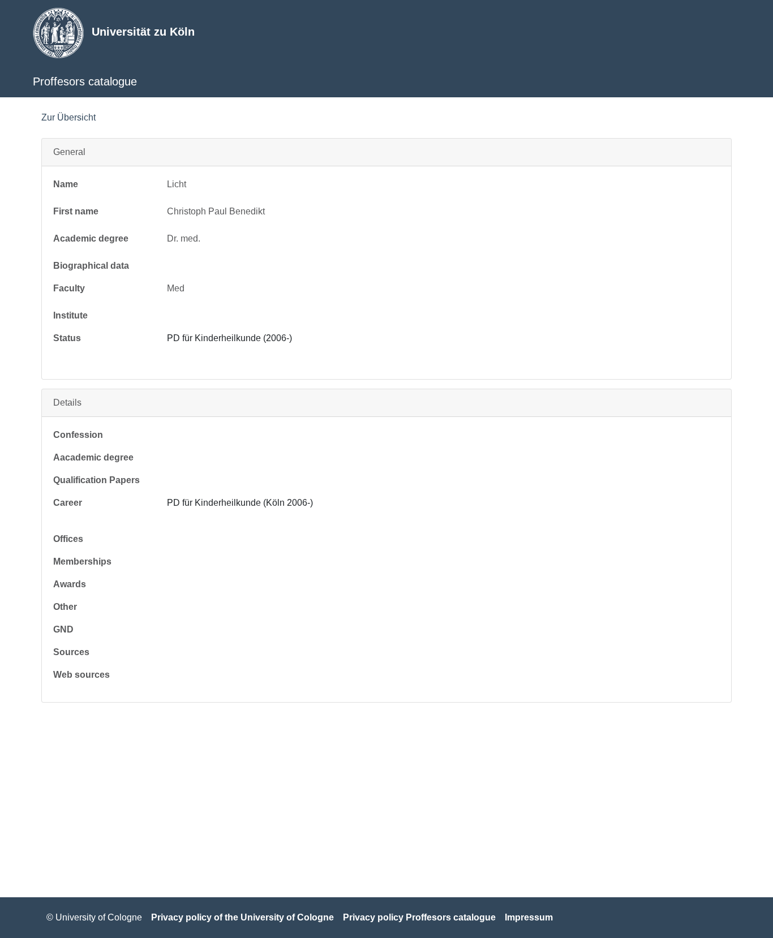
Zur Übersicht (68, 117)
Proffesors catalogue (85, 81)
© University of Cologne (94, 917)
